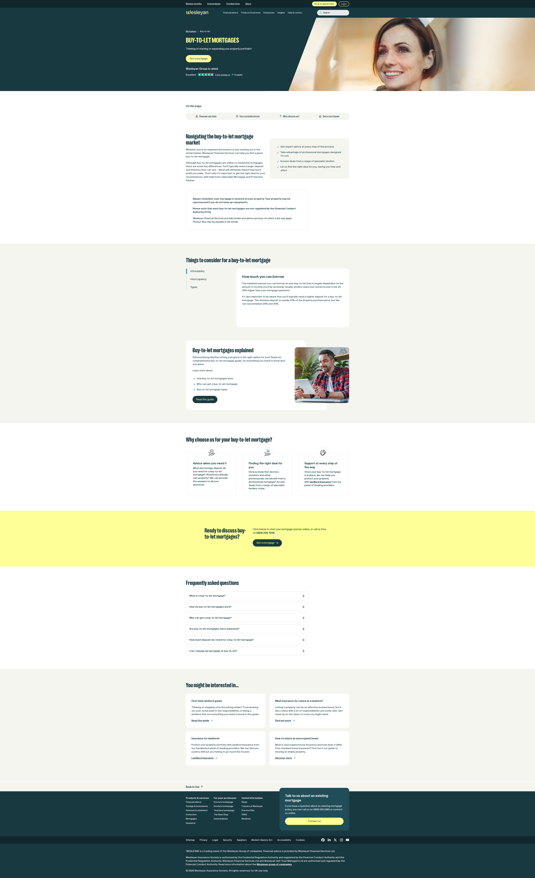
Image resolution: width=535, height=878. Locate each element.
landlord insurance (320, 482)
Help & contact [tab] (295, 12)
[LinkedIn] (329, 840)
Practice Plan (248, 810)
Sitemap (190, 840)
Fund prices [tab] (268, 12)
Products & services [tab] (250, 12)
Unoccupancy (198, 279)
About (248, 4)
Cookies (300, 840)
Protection (191, 814)
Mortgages (191, 31)
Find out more (283, 720)
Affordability (197, 271)
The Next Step (233, 4)
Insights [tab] (281, 12)
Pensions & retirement (196, 810)
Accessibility (284, 840)
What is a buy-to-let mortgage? (207, 595)
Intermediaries (214, 4)
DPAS (244, 814)
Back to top (192, 786)
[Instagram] (341, 840)
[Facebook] (323, 840)
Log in (344, 4)
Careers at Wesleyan (252, 806)
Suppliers (242, 840)
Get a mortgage (198, 58)
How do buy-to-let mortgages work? (210, 606)
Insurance (190, 823)
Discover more (283, 758)
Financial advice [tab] (230, 12)
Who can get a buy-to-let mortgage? (210, 618)
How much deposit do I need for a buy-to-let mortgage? (221, 640)
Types (193, 287)
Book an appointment (324, 4)
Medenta (246, 819)
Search (326, 13)
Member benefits (194, 4)
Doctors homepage (223, 802)
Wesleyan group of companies (274, 864)
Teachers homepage (224, 810)
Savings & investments (197, 806)
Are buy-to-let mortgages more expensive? (214, 629)
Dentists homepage (223, 806)
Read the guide (205, 399)
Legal (215, 840)
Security (227, 840)
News (244, 802)
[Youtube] (347, 840)
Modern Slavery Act (261, 840)
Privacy (203, 840)
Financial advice (193, 802)
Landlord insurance (202, 758)
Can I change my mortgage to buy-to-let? (213, 651)
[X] (335, 840)
